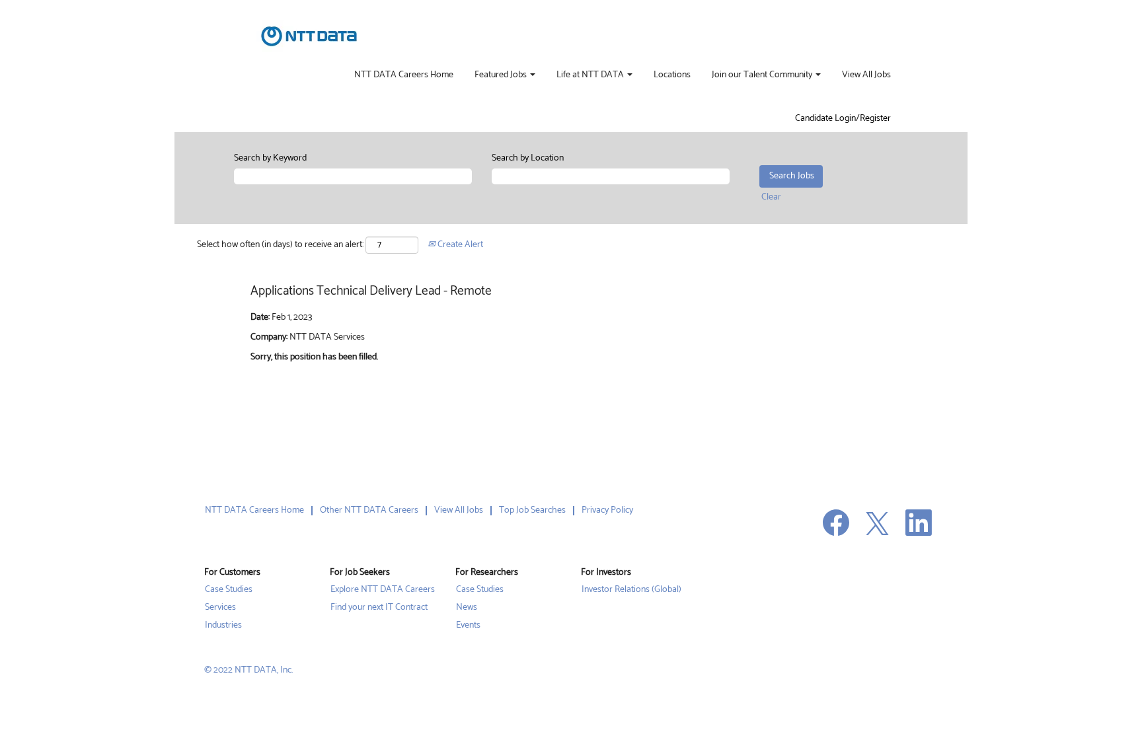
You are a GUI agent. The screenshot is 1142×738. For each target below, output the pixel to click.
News (466, 608)
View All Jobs (866, 75)
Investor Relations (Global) (631, 590)
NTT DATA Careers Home (403, 75)
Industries (223, 625)
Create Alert (459, 244)
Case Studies (228, 590)
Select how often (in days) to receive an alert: (280, 245)
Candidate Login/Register (843, 119)
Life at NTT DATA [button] (591, 75)
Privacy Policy (607, 510)
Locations (672, 75)
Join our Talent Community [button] (763, 75)
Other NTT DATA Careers (369, 510)
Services (220, 608)
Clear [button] (771, 197)
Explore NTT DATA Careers (382, 590)
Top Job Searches (532, 510)
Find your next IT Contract (379, 608)
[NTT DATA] (308, 36)
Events (468, 625)
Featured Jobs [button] (502, 75)
